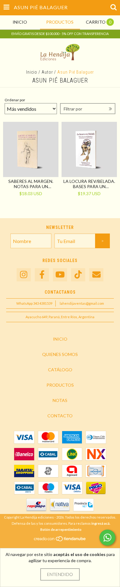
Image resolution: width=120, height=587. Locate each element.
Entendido (60, 574)
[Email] (96, 274)
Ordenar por (15, 100)
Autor (47, 72)
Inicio (31, 72)
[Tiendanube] (60, 540)
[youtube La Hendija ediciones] (60, 274)
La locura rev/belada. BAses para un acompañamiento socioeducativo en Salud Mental (89, 184)
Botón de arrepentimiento (61, 529)
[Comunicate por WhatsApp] (107, 538)
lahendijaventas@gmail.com (82, 303)
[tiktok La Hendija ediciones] (78, 274)
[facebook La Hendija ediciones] (42, 274)
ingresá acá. (100, 523)
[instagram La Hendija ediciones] (24, 274)
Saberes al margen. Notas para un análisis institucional (30, 184)
